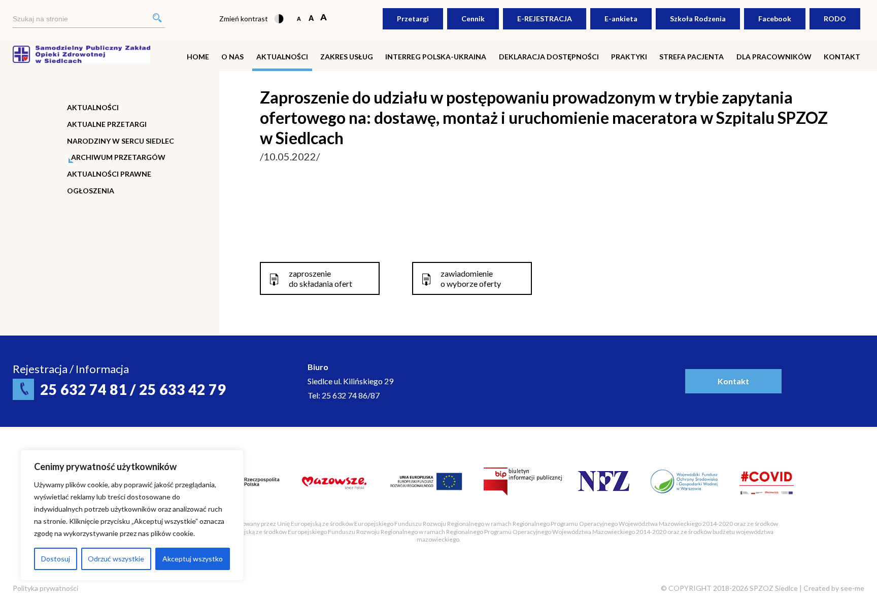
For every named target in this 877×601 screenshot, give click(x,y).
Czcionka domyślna (299, 18)
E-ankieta (620, 18)
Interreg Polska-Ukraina (435, 56)
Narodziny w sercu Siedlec (120, 141)
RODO (835, 18)
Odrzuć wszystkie (116, 558)
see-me (852, 588)
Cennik (473, 18)
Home (198, 56)
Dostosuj (55, 558)
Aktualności (282, 56)
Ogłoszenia (90, 191)
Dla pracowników (774, 56)
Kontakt (842, 56)
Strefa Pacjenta (691, 56)
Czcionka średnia (311, 18)
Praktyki (629, 56)
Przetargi (413, 18)
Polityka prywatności (45, 588)
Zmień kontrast (243, 18)
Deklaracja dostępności (549, 56)
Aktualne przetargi (107, 124)
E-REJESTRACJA (544, 18)
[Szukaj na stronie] (89, 19)
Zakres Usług (346, 56)
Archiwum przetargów (118, 157)
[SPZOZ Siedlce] (81, 53)
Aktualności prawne (109, 174)
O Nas (232, 56)
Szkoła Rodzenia (698, 18)
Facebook (774, 18)
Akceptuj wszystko (192, 558)
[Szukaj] (157, 19)
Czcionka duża (323, 18)
